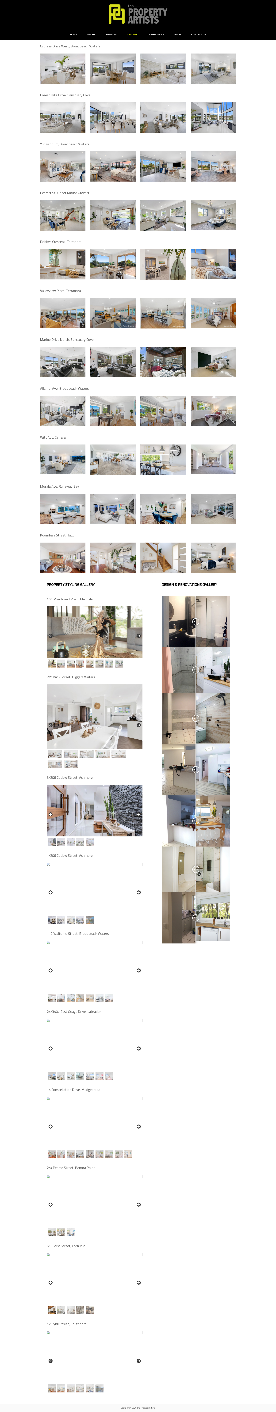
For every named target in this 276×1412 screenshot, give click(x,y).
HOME (73, 34)
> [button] (138, 636)
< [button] (50, 636)
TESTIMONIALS (155, 34)
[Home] (138, 14)
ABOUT (91, 34)
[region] (94, 637)
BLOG (177, 34)
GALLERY (132, 34)
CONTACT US (198, 34)
